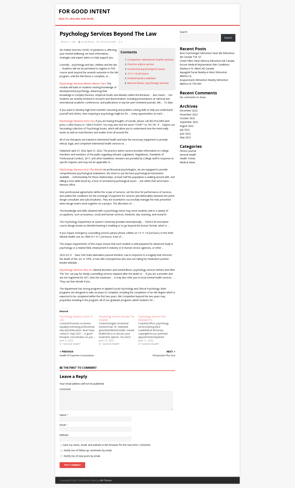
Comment (65, 389)
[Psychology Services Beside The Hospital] (118, 330)
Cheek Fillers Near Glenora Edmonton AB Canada (207, 60)
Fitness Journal (188, 150)
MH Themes (106, 480)
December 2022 (189, 110)
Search (183, 32)
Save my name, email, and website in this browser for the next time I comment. (107, 444)
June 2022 (185, 133)
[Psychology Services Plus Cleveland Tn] (158, 330)
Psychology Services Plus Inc (76, 269)
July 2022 (185, 129)
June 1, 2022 (70, 41)
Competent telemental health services (150, 59)
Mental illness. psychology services (148, 83)
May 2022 (185, 137)
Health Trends (187, 158)
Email (63, 424)
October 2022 (187, 118)
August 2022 (187, 126)
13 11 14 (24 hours (138, 73)
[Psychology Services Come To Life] (79, 330)
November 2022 (189, 114)
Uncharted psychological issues (146, 69)
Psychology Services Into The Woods (81, 169)
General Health (108, 41)
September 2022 (189, 122)
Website (64, 435)
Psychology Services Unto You (77, 121)
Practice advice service (140, 64)
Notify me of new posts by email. (82, 456)
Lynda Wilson (88, 41)
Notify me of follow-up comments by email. (88, 450)
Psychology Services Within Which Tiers (83, 83)
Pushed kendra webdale (141, 78)
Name (63, 415)
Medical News (187, 162)
